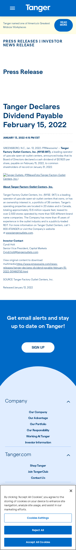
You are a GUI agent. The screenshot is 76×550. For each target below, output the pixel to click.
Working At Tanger (38, 436)
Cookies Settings (38, 517)
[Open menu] (12, 8)
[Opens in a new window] (38, 177)
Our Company (38, 412)
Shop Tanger (38, 465)
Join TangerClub (38, 471)
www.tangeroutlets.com (19, 232)
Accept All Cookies (38, 542)
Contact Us (38, 477)
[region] (38, 517)
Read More (63, 23)
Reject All (38, 530)
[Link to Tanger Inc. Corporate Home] (38, 8)
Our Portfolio (38, 424)
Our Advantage (38, 418)
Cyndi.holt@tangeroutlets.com (20, 252)
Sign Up (38, 347)
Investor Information (38, 442)
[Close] (71, 490)
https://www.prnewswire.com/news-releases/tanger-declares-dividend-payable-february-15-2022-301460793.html (35, 267)
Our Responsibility (38, 430)
